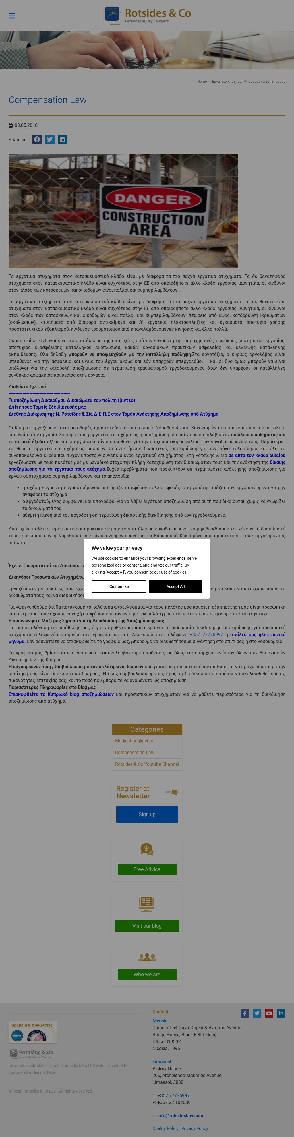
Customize (119, 586)
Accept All (176, 586)
